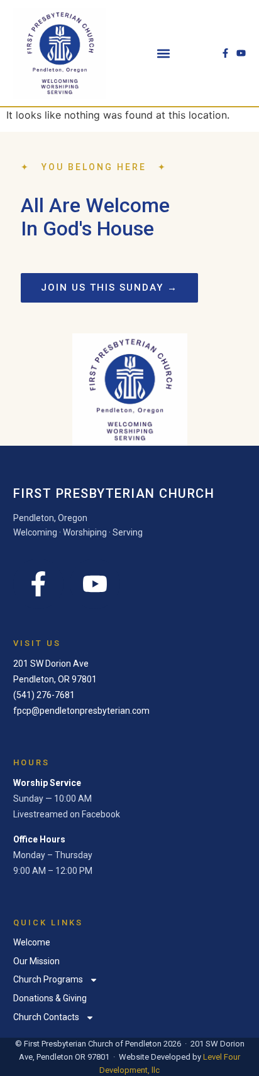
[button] (163, 53)
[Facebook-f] (225, 53)
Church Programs (48, 979)
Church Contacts (46, 1017)
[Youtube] (241, 53)
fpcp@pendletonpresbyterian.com (81, 711)
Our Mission (36, 961)
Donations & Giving (50, 998)
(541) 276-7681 (44, 695)
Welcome (31, 942)
